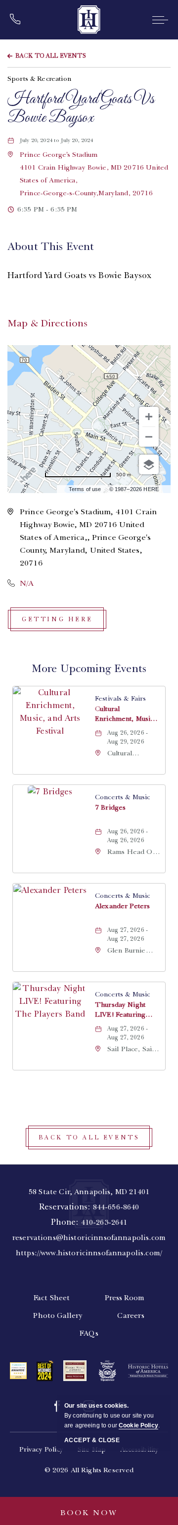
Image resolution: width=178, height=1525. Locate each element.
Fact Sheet (52, 1297)
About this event (50, 246)
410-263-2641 (104, 1222)
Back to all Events (50, 55)
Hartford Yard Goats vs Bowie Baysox (80, 109)
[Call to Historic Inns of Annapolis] (18, 19)
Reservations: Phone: (89, 1222)
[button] (57, 619)
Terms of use (85, 489)
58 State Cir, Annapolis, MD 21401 (89, 1191)
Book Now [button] (89, 1513)
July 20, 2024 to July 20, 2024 (62, 140)
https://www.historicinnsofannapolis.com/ (89, 1252)
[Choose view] (149, 464)
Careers (130, 1315)
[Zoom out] (149, 437)
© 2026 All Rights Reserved (89, 1470)
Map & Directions (47, 323)
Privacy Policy (41, 1449)
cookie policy (138, 1425)
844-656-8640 (116, 1207)
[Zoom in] (149, 416)
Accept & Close (92, 1440)
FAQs (89, 1333)
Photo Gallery (58, 1315)
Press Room (125, 1297)
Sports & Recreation (39, 78)
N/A (27, 583)
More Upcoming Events (89, 668)
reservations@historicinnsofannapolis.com (89, 1237)
